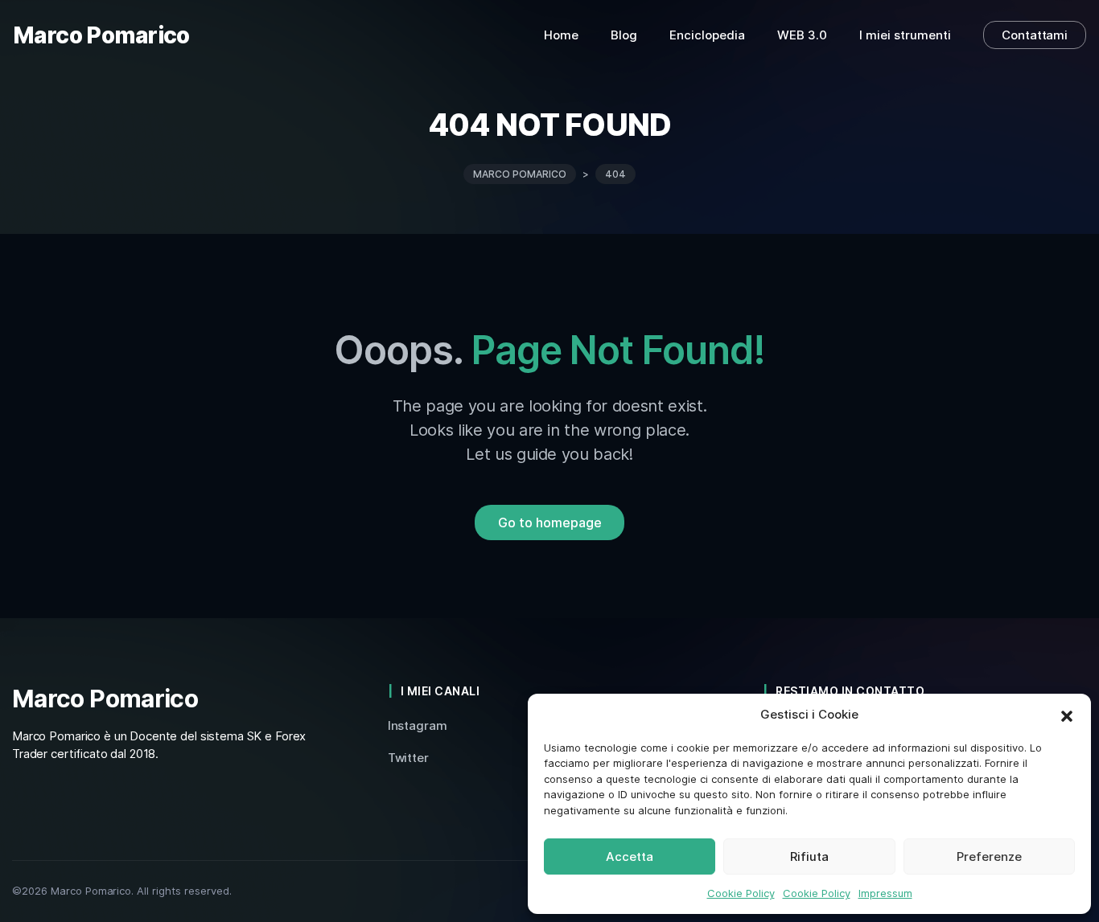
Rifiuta (809, 856)
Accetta (629, 856)
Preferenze (989, 856)
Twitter (408, 757)
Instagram (417, 725)
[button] (1067, 715)
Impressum (885, 893)
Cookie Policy (741, 893)
